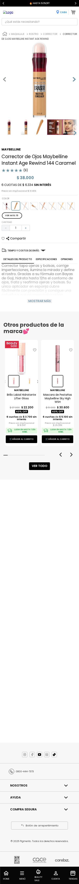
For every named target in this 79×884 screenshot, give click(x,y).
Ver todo (39, 466)
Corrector (50, 34)
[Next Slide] (75, 3)
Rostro (33, 34)
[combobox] (39, 21)
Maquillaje (17, 34)
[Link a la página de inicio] (5, 34)
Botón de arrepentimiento (42, 825)
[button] (6, 206)
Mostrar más (39, 301)
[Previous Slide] (3, 3)
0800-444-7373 (25, 771)
